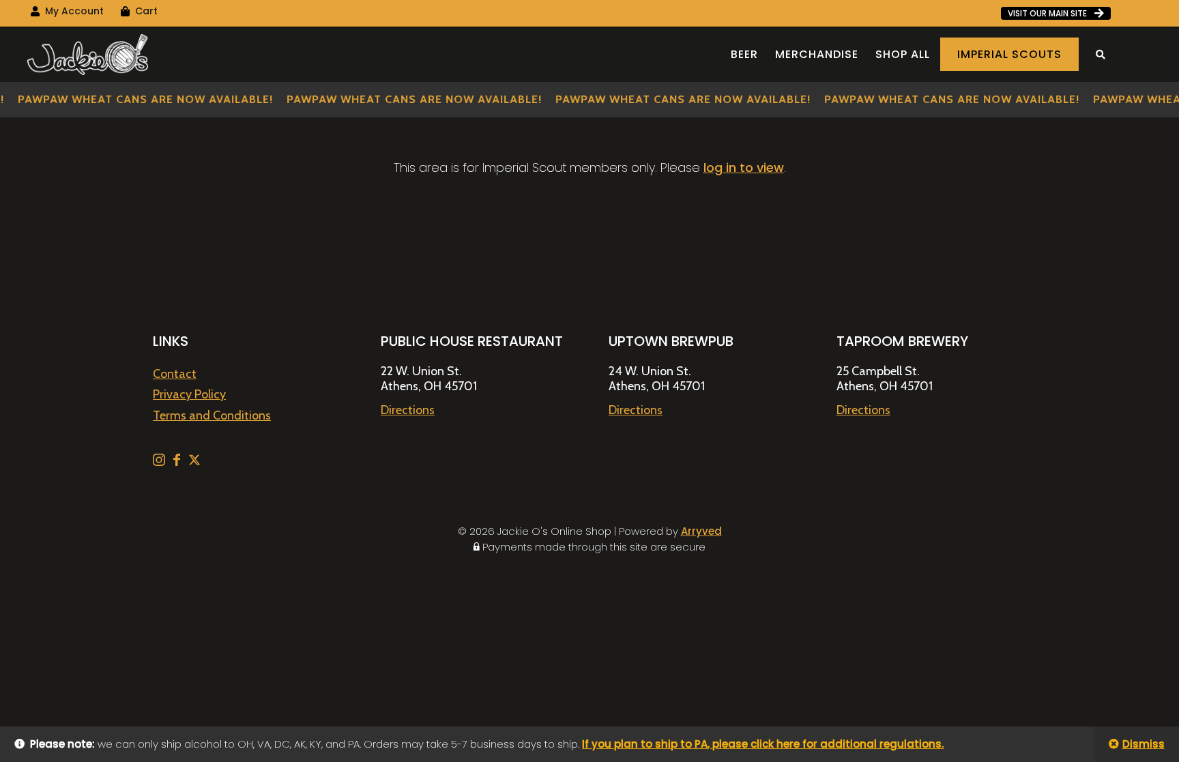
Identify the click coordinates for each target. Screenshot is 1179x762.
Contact (174, 373)
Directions (408, 409)
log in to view (743, 167)
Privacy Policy (189, 394)
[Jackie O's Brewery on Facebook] (178, 461)
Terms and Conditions (212, 415)
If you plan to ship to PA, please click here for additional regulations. (763, 744)
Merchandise (816, 54)
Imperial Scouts (1009, 54)
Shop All (902, 54)
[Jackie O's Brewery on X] (194, 461)
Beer (744, 54)
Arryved (701, 531)
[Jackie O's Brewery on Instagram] (160, 461)
